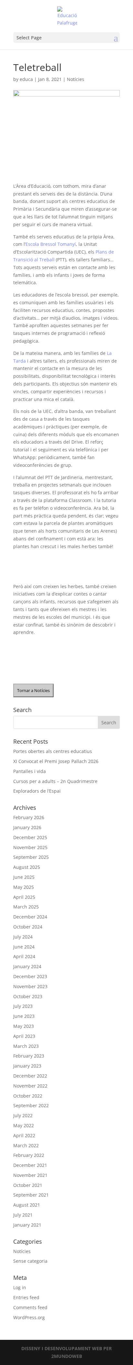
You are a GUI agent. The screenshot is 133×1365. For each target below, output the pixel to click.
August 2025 (26, 867)
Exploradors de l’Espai (37, 791)
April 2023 (24, 1036)
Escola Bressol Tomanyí (51, 244)
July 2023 (23, 1006)
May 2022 (23, 1125)
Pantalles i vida (29, 771)
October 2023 (27, 996)
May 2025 (23, 887)
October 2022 (27, 1096)
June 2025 (24, 877)
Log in (19, 1287)
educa (26, 79)
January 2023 (27, 1066)
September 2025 (31, 857)
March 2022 (26, 1145)
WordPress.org (29, 1317)
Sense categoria (30, 1261)
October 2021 (27, 1185)
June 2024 (24, 947)
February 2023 (28, 1056)
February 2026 (28, 817)
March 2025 (26, 907)
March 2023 (26, 1046)
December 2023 (30, 976)
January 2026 (27, 827)
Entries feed (26, 1297)
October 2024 (27, 927)
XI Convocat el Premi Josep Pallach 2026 (55, 761)
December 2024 (30, 917)
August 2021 (26, 1205)
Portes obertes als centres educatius (52, 751)
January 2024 (27, 966)
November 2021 (30, 1175)
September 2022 (31, 1105)
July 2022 (23, 1115)
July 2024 (23, 937)
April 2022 (24, 1135)
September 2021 (31, 1195)
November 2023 (30, 986)
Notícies (75, 79)
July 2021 (23, 1215)
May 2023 (23, 1026)
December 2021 (30, 1165)
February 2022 (28, 1155)
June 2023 (24, 1016)
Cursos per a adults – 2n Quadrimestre (55, 781)
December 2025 (30, 837)
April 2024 (24, 956)
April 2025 (24, 897)
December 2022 (30, 1076)
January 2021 (27, 1225)
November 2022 (30, 1086)
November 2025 (30, 847)
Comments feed (30, 1307)
